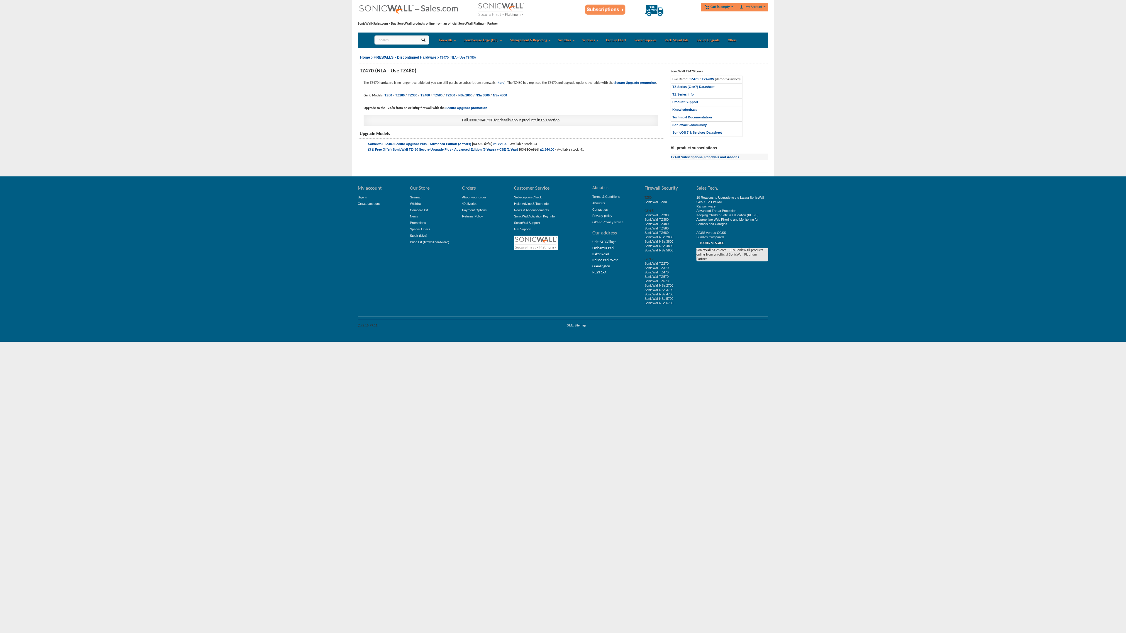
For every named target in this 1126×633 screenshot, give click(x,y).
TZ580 (437, 95)
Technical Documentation (692, 117)
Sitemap (415, 197)
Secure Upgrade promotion (635, 82)
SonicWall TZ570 (657, 276)
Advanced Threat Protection (716, 210)
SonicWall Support (527, 222)
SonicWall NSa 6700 (659, 303)
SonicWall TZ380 (657, 219)
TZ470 (693, 79)
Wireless (588, 40)
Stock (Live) (418, 235)
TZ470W (708, 79)
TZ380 (412, 95)
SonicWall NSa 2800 (659, 237)
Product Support (685, 102)
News (414, 216)
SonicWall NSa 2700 (659, 285)
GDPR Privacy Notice (607, 222)
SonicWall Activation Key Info (534, 216)
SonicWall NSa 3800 (659, 241)
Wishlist (415, 203)
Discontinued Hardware (416, 57)
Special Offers (420, 229)
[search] (423, 40)
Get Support (522, 229)
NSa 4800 (500, 95)
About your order (474, 197)
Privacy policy (602, 215)
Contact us (600, 209)
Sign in (362, 197)
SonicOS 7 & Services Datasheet (697, 132)
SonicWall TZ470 (657, 272)
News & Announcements (531, 210)
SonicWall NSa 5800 (659, 250)
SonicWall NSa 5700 (659, 298)
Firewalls (445, 40)
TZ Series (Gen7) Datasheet (693, 87)
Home (365, 57)
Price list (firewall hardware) (429, 242)
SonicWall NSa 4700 (659, 294)
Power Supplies (646, 40)
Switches (564, 40)
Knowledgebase (684, 109)
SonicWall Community (689, 125)
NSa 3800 (483, 95)
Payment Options (474, 210)
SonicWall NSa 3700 (659, 290)
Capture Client (616, 40)
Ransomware (705, 206)
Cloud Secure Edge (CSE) (481, 40)
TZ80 (388, 95)
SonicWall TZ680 (657, 232)
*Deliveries (469, 203)
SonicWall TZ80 (656, 202)
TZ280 (400, 95)
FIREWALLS (384, 57)
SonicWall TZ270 (657, 263)
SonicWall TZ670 (657, 281)
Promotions (418, 222)
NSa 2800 (465, 95)
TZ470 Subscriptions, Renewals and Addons (705, 157)
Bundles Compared (710, 237)
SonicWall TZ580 (657, 228)
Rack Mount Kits (677, 40)
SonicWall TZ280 (657, 215)
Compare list (419, 210)
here (501, 82)
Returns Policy (472, 216)
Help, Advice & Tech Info (531, 203)
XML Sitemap (576, 325)
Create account (369, 203)
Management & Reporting (528, 40)
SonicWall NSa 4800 (659, 246)
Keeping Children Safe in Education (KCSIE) (727, 215)
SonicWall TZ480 (657, 224)
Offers (732, 40)
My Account (753, 7)
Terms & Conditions (606, 196)
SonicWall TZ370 (657, 268)
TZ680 (450, 95)
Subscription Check (528, 197)
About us (598, 203)
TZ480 (425, 95)
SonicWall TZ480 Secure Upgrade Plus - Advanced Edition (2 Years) (419, 144)
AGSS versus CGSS (711, 232)
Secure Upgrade (708, 40)
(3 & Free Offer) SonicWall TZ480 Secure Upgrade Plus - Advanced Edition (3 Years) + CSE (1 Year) (443, 149)
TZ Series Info (683, 94)
